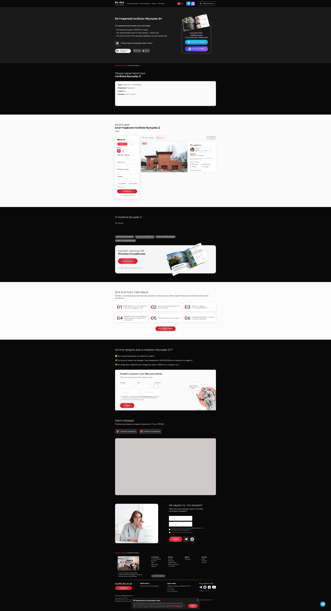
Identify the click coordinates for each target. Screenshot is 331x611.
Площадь (122, 383)
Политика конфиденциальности (124, 595)
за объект (127, 155)
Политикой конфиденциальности (175, 605)
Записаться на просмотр (152, 431)
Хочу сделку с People (165, 328)
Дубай (122, 5)
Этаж (138, 383)
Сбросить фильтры (128, 195)
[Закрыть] (198, 600)
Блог (152, 562)
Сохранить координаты (128, 431)
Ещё (200, 159)
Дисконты (162, 138)
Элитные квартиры (132, 3)
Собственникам (156, 559)
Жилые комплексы (145, 3)
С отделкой (122, 183)
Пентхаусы (161, 3)
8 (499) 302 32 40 (123, 584)
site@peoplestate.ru (204, 590)
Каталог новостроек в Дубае (124, 236)
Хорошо (193, 606)
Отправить (175, 539)
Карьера (153, 566)
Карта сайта (154, 564)
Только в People (149, 138)
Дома (122, 144)
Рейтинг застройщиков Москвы (125, 240)
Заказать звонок (124, 588)
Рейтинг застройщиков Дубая (165, 236)
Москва (117, 5)
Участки (132, 144)
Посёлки (204, 561)
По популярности (211, 138)
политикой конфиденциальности (144, 396)
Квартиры (171, 561)
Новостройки (172, 562)
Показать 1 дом (127, 191)
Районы (154, 3)
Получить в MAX (198, 49)
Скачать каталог (128, 261)
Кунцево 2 (193, 154)
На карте (138, 50)
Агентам (147, 50)
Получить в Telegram (198, 42)
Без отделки (133, 183)
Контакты (154, 561)
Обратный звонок (208, 3)
